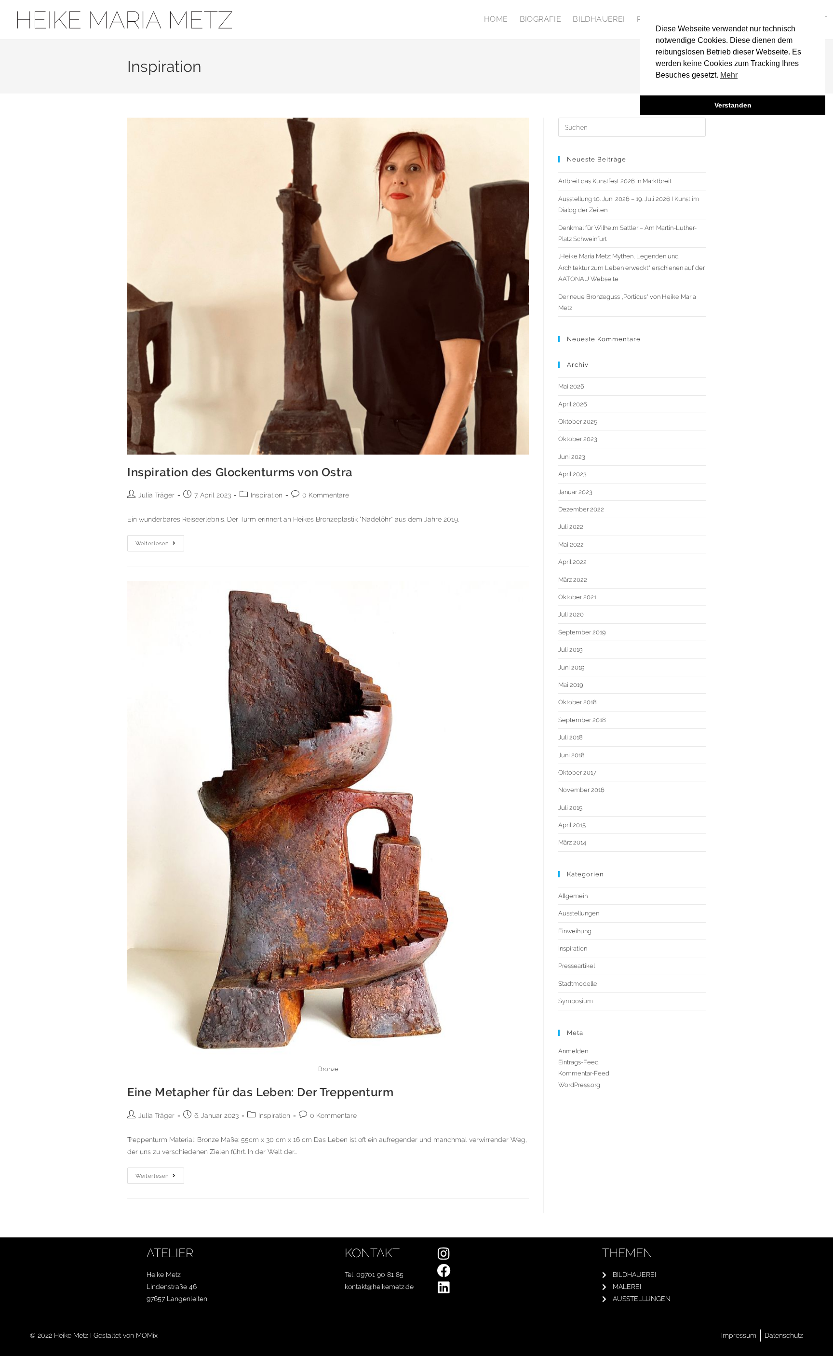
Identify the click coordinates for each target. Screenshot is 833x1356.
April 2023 (572, 474)
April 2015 (572, 825)
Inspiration (266, 495)
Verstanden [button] (733, 105)
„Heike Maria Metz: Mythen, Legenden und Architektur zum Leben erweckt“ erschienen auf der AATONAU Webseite (631, 267)
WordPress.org (579, 1084)
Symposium (575, 1001)
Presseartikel (576, 965)
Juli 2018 (570, 737)
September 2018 (582, 720)
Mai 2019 (570, 684)
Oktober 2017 (577, 772)
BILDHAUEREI (599, 19)
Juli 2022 (570, 526)
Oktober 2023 (577, 439)
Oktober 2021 (577, 597)
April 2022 (572, 561)
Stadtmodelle (577, 983)
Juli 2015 (570, 807)
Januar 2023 (575, 492)
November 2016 (581, 789)
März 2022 (572, 579)
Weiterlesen (159, 541)
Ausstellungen (578, 913)
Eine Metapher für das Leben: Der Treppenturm (260, 1092)
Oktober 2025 (577, 421)
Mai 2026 (571, 386)
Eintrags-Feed (578, 1062)
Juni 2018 (571, 755)
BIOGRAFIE (541, 19)
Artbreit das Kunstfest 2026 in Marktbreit (615, 181)
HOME (496, 19)
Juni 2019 (571, 667)
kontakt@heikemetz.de (379, 1286)
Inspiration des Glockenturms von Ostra (240, 472)
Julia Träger (156, 495)
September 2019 (582, 632)
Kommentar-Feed (583, 1073)
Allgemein (573, 896)
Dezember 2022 (581, 509)
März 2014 (572, 842)
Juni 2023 (571, 456)
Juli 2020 (571, 614)
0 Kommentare (325, 495)
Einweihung (574, 931)
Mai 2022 (571, 544)
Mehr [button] (729, 75)
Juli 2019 (570, 649)
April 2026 (572, 404)
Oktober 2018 (577, 702)
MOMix (147, 1335)
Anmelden (573, 1051)
